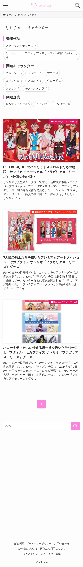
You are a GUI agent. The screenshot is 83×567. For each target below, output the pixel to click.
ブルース (34, 72)
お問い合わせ (61, 543)
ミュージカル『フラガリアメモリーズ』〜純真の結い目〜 (41, 55)
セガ (41, 104)
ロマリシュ (14, 80)
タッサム (12, 88)
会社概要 (19, 543)
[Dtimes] (41, 5)
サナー (52, 72)
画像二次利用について (52, 548)
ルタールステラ (36, 88)
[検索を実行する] (75, 426)
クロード (54, 80)
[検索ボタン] (77, 5)
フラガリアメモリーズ (21, 45)
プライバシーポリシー (39, 543)
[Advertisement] (41, 477)
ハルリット (14, 72)
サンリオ (62, 104)
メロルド (34, 80)
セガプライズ (18, 104)
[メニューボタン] (5, 5)
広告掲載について (28, 548)
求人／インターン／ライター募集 (42, 554)
